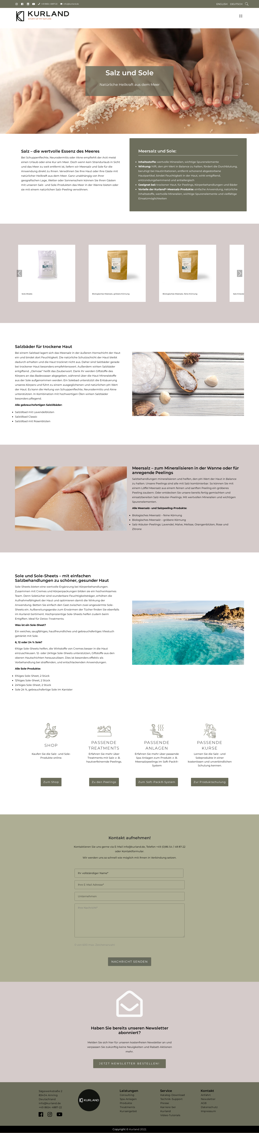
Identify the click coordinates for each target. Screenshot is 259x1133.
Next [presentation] (239, 273)
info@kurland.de (71, 4)
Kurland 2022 (137, 1129)
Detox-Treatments (52, 618)
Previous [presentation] (19, 273)
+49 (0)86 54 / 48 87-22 (170, 846)
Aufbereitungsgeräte (43, 609)
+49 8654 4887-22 (49, 4)
